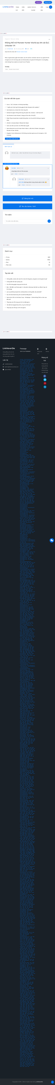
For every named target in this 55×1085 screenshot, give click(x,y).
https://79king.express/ (24, 384)
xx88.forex (30, 788)
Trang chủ (7, 38)
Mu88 (29, 922)
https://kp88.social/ (23, 598)
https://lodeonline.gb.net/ (24, 454)
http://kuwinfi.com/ (25, 783)
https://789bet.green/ (23, 959)
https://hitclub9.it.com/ (28, 629)
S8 (28, 584)
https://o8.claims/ (30, 829)
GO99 (27, 583)
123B (31, 618)
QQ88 (21, 855)
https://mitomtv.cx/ (23, 731)
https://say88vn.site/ (26, 679)
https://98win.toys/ (23, 759)
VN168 (29, 609)
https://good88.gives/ (26, 649)
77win (29, 521)
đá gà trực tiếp (30, 696)
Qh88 (29, 618)
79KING (21, 440)
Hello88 (33, 715)
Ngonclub (27, 455)
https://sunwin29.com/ (24, 680)
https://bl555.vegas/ (25, 933)
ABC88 (21, 716)
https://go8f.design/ (26, 630)
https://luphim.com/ (31, 439)
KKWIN (21, 813)
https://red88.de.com (23, 769)
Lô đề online (22, 498)
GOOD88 (21, 892)
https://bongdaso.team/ (24, 512)
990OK (31, 926)
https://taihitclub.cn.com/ (24, 471)
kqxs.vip (21, 639)
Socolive (23, 773)
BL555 (32, 597)
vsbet (27, 518)
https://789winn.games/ (30, 853)
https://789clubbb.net (26, 921)
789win (27, 403)
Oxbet (26, 920)
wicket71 (24, 789)
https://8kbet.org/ (31, 430)
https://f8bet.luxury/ (23, 925)
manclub (25, 457)
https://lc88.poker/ (23, 909)
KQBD (33, 851)
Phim (28, 262)
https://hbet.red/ (23, 642)
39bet (27, 709)
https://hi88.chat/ (23, 531)
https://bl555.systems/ (24, 546)
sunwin (28, 362)
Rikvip (28, 401)
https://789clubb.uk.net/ (24, 504)
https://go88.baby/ (23, 526)
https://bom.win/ (23, 455)
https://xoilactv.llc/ (23, 722)
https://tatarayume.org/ (24, 796)
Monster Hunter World (22, 51)
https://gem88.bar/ (23, 386)
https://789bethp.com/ (24, 557)
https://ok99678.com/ (23, 521)
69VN (23, 858)
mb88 (33, 563)
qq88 (24, 631)
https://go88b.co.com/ (24, 508)
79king (28, 465)
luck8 (24, 565)
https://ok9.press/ (30, 531)
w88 (23, 599)
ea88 (23, 907)
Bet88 (34, 418)
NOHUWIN (22, 918)
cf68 (27, 711)
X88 (20, 779)
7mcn (33, 399)
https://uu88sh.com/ (26, 802)
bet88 (21, 392)
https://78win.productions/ (24, 806)
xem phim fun (31, 441)
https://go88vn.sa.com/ (24, 470)
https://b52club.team (28, 502)
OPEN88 (21, 418)
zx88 (29, 868)
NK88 (21, 563)
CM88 (24, 442)
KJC (31, 389)
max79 (30, 770)
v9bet (31, 369)
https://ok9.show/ (26, 615)
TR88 (31, 785)
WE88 (21, 629)
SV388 (28, 880)
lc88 (34, 750)
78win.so (32, 480)
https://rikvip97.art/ (23, 396)
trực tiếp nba (22, 383)
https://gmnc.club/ (26, 596)
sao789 (26, 493)
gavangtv (28, 382)
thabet (24, 494)
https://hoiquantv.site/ (24, 485)
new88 (23, 707)
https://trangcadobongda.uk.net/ (25, 561)
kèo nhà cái (33, 391)
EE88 (28, 482)
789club (32, 491)
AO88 (23, 525)
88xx (34, 562)
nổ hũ (31, 413)
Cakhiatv (21, 826)
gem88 (29, 426)
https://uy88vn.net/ (29, 946)
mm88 (21, 950)
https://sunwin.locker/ (23, 379)
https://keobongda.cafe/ (24, 444)
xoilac (28, 378)
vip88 (26, 917)
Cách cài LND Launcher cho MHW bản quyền (18, 125)
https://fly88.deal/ (23, 523)
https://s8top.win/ (23, 854)
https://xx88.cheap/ (31, 928)
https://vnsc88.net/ (23, 556)
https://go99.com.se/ (30, 763)
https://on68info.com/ (23, 730)
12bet (29, 948)
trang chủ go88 (30, 684)
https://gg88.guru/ (23, 551)
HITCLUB (23, 573)
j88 (30, 649)
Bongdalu (30, 516)
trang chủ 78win (22, 943)
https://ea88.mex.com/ (24, 641)
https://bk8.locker (23, 883)
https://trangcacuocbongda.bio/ (25, 524)
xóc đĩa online (22, 787)
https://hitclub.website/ (30, 392)
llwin (32, 770)
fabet (32, 518)
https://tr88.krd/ (29, 912)
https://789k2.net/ (23, 788)
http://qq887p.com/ (26, 855)
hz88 (29, 604)
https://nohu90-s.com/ (24, 799)
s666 (31, 697)
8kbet (33, 397)
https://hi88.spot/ (26, 864)
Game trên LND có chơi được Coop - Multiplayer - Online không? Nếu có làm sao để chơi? (27, 298)
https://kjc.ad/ (31, 784)
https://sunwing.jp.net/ (24, 628)
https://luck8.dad (23, 610)
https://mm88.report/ (23, 645)
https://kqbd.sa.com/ (23, 935)
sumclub (29, 571)
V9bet (21, 430)
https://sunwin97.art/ (30, 396)
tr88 (26, 683)
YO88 (24, 922)
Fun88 (24, 361)
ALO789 (24, 468)
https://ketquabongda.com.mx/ (25, 579)
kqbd (23, 430)
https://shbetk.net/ (31, 546)
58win (31, 868)
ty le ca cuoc (30, 399)
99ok (31, 602)
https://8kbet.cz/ (23, 849)
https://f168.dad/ (31, 559)
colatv (21, 375)
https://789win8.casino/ (24, 574)
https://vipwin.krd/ (23, 912)
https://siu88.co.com (23, 760)
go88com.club (27, 670)
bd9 (33, 789)
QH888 (24, 732)
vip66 (29, 370)
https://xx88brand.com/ (27, 406)
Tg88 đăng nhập (25, 618)
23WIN (21, 632)
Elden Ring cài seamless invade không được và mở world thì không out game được (26, 119)
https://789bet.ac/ (31, 835)
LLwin (27, 642)
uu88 (30, 444)
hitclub (30, 450)
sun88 (28, 917)
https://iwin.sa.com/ (30, 404)
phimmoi (21, 838)
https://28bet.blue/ (31, 446)
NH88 (31, 880)
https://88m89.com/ (23, 894)
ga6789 (34, 494)
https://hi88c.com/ (23, 965)
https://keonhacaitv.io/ (24, 643)
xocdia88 (32, 609)
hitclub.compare (30, 683)
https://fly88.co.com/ (23, 558)
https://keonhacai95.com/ (24, 433)
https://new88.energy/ (24, 745)
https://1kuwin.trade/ (30, 712)
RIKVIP (21, 403)
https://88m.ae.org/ (30, 690)
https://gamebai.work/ (24, 464)
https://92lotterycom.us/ (24, 548)
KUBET (31, 894)
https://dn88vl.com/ (28, 886)
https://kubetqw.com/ (31, 705)
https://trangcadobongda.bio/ (25, 476)
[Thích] (19, 185)
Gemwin (30, 529)
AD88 (23, 698)
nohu (21, 599)
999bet (24, 739)
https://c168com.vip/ (23, 817)
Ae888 (32, 659)
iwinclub (29, 411)
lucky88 (21, 685)
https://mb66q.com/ (23, 373)
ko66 (22, 720)
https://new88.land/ (30, 735)
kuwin (24, 576)
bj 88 (31, 637)
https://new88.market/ (24, 446)
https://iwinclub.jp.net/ (24, 505)
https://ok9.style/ (23, 776)
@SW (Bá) (21, 182)
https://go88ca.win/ (23, 897)
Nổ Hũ (28, 762)
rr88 (26, 495)
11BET (31, 959)
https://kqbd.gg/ (23, 738)
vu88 (29, 695)
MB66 (31, 373)
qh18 (20, 777)
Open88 (23, 633)
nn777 (21, 419)
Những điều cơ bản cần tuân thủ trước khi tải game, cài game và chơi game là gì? (27, 279)
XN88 (27, 798)
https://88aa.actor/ (28, 442)
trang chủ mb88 (25, 675)
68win (31, 604)
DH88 (29, 862)
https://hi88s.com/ (26, 418)
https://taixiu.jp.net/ (31, 507)
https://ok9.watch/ (29, 522)
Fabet (26, 919)
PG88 (28, 428)
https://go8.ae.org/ (23, 762)
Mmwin (32, 672)
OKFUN (29, 831)
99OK (23, 876)
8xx (33, 389)
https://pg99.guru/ (30, 909)
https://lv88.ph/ (25, 837)
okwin (24, 823)
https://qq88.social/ (31, 884)
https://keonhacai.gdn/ (24, 410)
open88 (26, 415)
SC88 (34, 521)
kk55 (28, 771)
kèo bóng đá (32, 864)
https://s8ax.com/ (26, 889)
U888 (29, 558)
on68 (30, 677)
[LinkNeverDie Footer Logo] (9, 348)
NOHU (32, 724)
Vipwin (31, 655)
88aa (31, 855)
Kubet (27, 636)
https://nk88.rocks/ (26, 957)
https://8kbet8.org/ (23, 475)
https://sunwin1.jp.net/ (24, 669)
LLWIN (24, 462)
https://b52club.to (23, 562)
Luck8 (23, 597)
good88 (24, 803)
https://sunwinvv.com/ (26, 637)
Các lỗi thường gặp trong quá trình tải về (17, 284)
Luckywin (21, 584)
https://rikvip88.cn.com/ (24, 791)
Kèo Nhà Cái (25, 646)
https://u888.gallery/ (26, 639)
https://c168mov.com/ (23, 559)
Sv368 (32, 417)
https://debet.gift (27, 972)
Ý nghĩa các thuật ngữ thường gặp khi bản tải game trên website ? (23, 107)
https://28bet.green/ (27, 772)
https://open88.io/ (30, 843)
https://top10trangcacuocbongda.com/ (26, 469)
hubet (28, 613)
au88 (32, 562)
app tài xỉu (21, 518)
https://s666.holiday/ (23, 696)
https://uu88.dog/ (23, 801)
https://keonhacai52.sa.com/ (25, 936)
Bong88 (27, 441)
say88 (33, 650)
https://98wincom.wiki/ (24, 955)
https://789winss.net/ (30, 898)
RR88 (21, 378)
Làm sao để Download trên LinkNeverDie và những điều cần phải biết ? (24, 292)
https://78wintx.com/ (28, 498)
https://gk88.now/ (26, 956)
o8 (22, 480)
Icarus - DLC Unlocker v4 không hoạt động (17, 104)
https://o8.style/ (30, 495)
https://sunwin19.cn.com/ (24, 409)
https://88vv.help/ (25, 818)
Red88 (29, 919)
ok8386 (29, 643)
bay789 (21, 947)
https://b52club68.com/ (24, 538)
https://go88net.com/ (23, 537)
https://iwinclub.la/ (29, 360)
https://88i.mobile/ (23, 690)
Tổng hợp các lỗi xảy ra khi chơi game (16, 307)
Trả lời (16, 174)
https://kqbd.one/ (32, 515)
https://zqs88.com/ (28, 828)
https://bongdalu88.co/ (24, 456)
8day (31, 493)
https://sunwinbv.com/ (24, 944)
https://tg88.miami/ (23, 832)
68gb (27, 562)
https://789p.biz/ (30, 758)
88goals (31, 400)
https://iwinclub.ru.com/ (30, 402)
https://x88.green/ (26, 572)
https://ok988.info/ (23, 489)
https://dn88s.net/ (30, 691)
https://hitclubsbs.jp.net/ (24, 424)
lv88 (32, 750)
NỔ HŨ (21, 499)
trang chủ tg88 (27, 676)
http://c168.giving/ (23, 619)
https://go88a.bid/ (32, 663)
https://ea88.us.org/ (23, 747)
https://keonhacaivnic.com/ (24, 593)
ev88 (25, 497)
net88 (34, 456)
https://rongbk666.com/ (24, 391)
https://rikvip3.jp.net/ (31, 666)
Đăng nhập (48, 2)
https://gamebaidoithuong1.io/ (25, 668)
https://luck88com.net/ (24, 865)
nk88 (23, 638)
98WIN (32, 743)
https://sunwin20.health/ (24, 800)
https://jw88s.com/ (25, 778)
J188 (33, 637)
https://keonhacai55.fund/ (24, 577)
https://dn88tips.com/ (29, 823)
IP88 (23, 942)
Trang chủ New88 (25, 905)
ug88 (34, 680)
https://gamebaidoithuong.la (25, 569)
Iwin (28, 429)
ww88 (31, 586)
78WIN (29, 742)
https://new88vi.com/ (23, 970)
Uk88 (29, 920)
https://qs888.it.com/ (23, 810)
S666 (21, 681)
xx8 (31, 808)
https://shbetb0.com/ (26, 473)
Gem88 (21, 920)
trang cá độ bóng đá (28, 971)
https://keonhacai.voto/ (24, 425)
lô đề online (29, 582)
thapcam (26, 678)
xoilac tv (21, 361)
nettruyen (21, 359)
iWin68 (21, 672)
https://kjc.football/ (26, 440)
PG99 (24, 414)
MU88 (23, 477)
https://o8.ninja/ (32, 478)
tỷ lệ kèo (33, 957)
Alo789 (26, 369)
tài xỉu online (25, 436)
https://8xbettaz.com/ (31, 616)
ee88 (31, 613)
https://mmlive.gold (23, 566)
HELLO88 (32, 972)
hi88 (24, 891)
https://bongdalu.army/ (24, 513)
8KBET (25, 625)
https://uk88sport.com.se (24, 770)
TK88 (24, 685)
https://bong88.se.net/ (24, 516)
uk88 (29, 518)
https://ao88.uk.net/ (28, 685)
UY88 (29, 633)
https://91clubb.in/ (30, 617)
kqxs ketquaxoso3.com (30, 364)
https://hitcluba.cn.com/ (24, 606)
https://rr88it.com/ (23, 438)
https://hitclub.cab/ (30, 526)
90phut (21, 547)
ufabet (33, 359)
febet (31, 851)
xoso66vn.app (31, 751)
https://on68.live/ (23, 771)
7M (32, 859)
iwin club (31, 483)
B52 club (33, 401)
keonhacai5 (27, 934)
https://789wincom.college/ (24, 962)
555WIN (21, 867)
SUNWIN (32, 570)
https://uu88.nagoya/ (28, 635)
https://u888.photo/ (25, 553)
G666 (21, 737)
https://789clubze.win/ (24, 439)
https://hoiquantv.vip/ (25, 484)
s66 (25, 716)
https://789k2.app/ (23, 888)
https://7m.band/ (32, 512)
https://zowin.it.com (31, 636)
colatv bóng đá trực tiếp (24, 376)
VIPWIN (28, 759)
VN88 (22, 766)
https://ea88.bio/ (26, 545)
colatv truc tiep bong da (27, 375)
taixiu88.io (33, 593)
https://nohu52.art (23, 654)
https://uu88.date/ (23, 735)
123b (31, 564)
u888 (21, 553)
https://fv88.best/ (23, 872)
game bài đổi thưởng (31, 436)
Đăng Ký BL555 (32, 866)
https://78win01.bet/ (26, 547)
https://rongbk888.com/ (30, 390)
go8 (28, 564)
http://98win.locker (23, 911)
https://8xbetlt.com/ (31, 539)
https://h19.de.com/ (23, 717)
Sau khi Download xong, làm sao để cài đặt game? (19, 294)
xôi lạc (29, 369)
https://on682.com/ (23, 712)
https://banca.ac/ (25, 463)
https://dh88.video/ (29, 590)
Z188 (20, 525)
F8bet (23, 502)
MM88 (34, 379)
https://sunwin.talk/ (25, 413)
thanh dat (10, 48)
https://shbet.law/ (31, 472)
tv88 (28, 733)
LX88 (30, 764)
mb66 (21, 493)
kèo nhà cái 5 (27, 703)
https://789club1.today (24, 627)
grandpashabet (25, 689)
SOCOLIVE (21, 718)
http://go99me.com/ (29, 732)
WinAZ (29, 813)
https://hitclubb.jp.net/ (24, 506)
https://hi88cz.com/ (23, 958)
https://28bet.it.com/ (23, 835)
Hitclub (21, 414)
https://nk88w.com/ (28, 782)
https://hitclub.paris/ (30, 951)
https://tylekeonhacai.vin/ (27, 511)
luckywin (30, 644)
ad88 (34, 808)
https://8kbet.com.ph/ (23, 726)
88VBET (24, 868)
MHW (6, 69)
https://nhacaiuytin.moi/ (24, 515)
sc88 (21, 463)
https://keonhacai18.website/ (25, 483)
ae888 (21, 442)
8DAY (25, 918)
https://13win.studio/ (23, 758)
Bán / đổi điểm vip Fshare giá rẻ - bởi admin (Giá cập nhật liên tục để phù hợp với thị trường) (27, 288)
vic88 (34, 739)
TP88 (21, 942)
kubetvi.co (21, 625)
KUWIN (29, 724)
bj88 (20, 480)
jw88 (27, 907)
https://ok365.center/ (23, 385)
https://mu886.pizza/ (23, 706)
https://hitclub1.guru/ (26, 681)
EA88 (30, 646)
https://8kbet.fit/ (23, 850)
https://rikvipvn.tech (31, 924)
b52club (21, 437)
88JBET (32, 831)
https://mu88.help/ (23, 451)
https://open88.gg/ (23, 866)
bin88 (32, 411)
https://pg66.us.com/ (28, 414)
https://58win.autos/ (23, 611)
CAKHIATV (31, 717)
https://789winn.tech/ (23, 824)
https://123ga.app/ (26, 774)
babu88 (31, 789)
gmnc (21, 552)
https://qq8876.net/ (29, 573)
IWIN (30, 365)
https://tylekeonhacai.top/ (28, 503)
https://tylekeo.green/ (27, 466)
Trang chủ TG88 (27, 895)
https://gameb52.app (23, 622)
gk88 (26, 582)
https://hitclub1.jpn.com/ (24, 664)
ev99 (27, 591)
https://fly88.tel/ (23, 441)
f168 (30, 455)
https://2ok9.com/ (30, 462)
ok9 (29, 388)
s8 (33, 676)
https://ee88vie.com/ (23, 363)
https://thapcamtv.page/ (24, 932)
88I (34, 748)
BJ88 (21, 809)
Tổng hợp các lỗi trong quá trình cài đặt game (18, 302)
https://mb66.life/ (23, 374)
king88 (24, 797)
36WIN (28, 719)
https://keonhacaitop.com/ (24, 431)
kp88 (30, 906)
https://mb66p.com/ (23, 371)
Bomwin (30, 432)
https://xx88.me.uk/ (31, 385)
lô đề (32, 517)
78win (29, 363)
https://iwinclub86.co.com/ (24, 510)
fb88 (25, 518)
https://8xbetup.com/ (23, 930)
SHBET (28, 397)
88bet (30, 600)
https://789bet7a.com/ (24, 659)
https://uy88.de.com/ (28, 599)
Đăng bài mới (28, 198)
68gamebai (22, 635)
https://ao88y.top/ (28, 902)
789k (27, 588)
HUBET (24, 751)
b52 (31, 377)
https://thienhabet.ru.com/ (24, 449)
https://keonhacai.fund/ (24, 370)
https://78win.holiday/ (24, 830)
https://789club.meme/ (24, 795)
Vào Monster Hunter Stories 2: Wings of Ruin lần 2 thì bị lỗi (21, 115)
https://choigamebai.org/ (24, 388)
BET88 (33, 704)
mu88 (26, 564)
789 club (31, 654)
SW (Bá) (14, 168)
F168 (25, 465)
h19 (32, 419)
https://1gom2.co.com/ (24, 535)
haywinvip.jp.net (22, 671)
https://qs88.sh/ (32, 841)
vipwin (24, 683)
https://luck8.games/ (30, 765)
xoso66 (24, 366)
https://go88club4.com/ (24, 459)
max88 (21, 402)
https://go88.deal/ (23, 423)
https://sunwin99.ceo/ (28, 422)
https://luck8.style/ (26, 757)
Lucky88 (31, 803)
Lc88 (32, 579)
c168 (33, 498)
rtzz (29, 846)
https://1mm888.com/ (26, 929)
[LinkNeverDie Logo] (8, 6)
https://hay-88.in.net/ (26, 624)
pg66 (26, 773)
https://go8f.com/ (23, 964)
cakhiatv (32, 382)
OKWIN (23, 951)
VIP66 (21, 372)
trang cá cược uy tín (27, 517)
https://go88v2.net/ (23, 715)
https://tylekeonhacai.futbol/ (25, 377)
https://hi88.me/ (28, 481)
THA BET (32, 882)
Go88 (23, 387)
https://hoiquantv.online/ (24, 486)
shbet (31, 572)
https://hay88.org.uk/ (27, 720)
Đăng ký (38, 2)
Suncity (23, 885)
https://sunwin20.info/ (30, 766)
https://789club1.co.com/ (24, 509)
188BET (21, 533)
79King (21, 462)
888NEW (30, 576)
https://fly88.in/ (27, 723)
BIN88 (21, 387)
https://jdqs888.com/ (26, 969)
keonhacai (25, 595)
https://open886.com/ (31, 416)
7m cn (30, 915)
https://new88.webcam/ (28, 490)
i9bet (33, 437)
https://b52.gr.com (23, 915)
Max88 (30, 443)
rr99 (27, 949)
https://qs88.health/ (23, 744)
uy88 (21, 544)
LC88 (21, 582)
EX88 (33, 747)
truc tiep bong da (23, 360)
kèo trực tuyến (30, 587)
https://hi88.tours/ (23, 719)
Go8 (25, 876)
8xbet (33, 628)
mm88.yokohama (31, 792)
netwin (21, 902)
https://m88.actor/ (23, 653)
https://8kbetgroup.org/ (30, 849)
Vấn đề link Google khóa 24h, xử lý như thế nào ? (19, 305)
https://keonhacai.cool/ (24, 479)
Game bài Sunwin (32, 949)
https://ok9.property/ (27, 480)
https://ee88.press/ (23, 910)
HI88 (26, 884)
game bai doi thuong (23, 882)
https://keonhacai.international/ (25, 543)
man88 (23, 890)
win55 (24, 812)
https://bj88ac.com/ (23, 662)
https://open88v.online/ (24, 589)
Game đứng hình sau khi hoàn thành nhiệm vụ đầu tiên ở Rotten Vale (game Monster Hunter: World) (26, 129)
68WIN (33, 646)
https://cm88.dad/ (23, 404)
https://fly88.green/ (23, 482)
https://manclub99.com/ (24, 432)
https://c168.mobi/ (31, 890)
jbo (20, 960)
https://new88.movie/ (23, 458)
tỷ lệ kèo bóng (32, 917)
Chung (28, 257)
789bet (21, 545)
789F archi (32, 877)
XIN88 (30, 778)
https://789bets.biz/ (23, 550)
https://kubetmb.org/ (23, 792)
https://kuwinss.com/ (23, 822)
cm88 (34, 457)
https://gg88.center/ (23, 496)
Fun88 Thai (31, 722)
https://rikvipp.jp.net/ (23, 507)
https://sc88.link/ (23, 644)
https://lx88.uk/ (27, 863)
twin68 (32, 631)
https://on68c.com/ (28, 707)
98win (30, 574)
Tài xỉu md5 (28, 840)
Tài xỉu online (24, 779)
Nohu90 (31, 457)
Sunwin (32, 497)
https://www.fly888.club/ (24, 450)
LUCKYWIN (22, 899)
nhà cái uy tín (32, 363)
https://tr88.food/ (23, 790)
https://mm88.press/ (30, 405)
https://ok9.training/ (28, 804)
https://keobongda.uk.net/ (24, 841)
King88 (31, 842)
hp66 (28, 565)
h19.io (24, 750)
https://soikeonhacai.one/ (24, 605)
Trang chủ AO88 (28, 899)
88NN (28, 760)
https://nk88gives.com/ (24, 904)
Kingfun (21, 646)
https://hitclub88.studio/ (24, 657)
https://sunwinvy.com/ (24, 871)
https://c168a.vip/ (30, 942)
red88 (32, 739)
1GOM (26, 401)
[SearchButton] (50, 7)
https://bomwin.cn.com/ (24, 536)
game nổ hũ (32, 553)
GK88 (24, 804)
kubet (27, 361)
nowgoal (26, 387)
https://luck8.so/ (27, 597)
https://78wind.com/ (28, 477)
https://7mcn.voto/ (31, 519)
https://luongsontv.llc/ (23, 604)
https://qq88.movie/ (30, 945)
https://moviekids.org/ (24, 570)
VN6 (28, 832)
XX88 (29, 379)
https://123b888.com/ (23, 586)
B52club (29, 491)
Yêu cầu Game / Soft (29, 206)
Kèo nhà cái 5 (27, 400)
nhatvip (21, 683)
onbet (21, 699)
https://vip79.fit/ (30, 386)
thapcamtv (24, 378)
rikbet (27, 592)
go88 (30, 403)
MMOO (33, 632)
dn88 (21, 630)
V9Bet (23, 917)
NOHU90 (33, 571)
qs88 (27, 584)
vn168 (21, 614)
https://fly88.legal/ (25, 575)
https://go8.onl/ (22, 692)
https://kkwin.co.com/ (31, 651)
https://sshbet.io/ (32, 471)
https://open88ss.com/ (24, 926)
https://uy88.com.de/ (23, 640)
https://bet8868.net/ (26, 877)
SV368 (28, 968)
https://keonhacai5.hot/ (24, 667)
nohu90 (33, 510)
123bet (21, 684)
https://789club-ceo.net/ (24, 529)
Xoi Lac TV (31, 872)
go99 (30, 562)
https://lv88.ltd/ (22, 590)
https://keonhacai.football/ (24, 365)
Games (29, 7)
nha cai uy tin (24, 399)
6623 (27, 923)
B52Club (21, 511)
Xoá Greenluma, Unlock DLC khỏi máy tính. (17, 110)
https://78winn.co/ (23, 898)
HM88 (21, 633)
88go (23, 949)
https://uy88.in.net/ (31, 640)
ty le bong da (32, 569)
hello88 (31, 773)
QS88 (21, 520)
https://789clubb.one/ (23, 411)
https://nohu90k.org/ (30, 888)
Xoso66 (28, 373)
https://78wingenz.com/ (24, 549)
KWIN (29, 787)
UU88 (21, 638)
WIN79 (26, 922)
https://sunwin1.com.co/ (24, 663)
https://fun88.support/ (24, 948)
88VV (21, 624)
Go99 (21, 617)
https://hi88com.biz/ (27, 650)
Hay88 (27, 576)
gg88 (28, 761)
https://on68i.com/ (23, 704)
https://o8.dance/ (23, 829)
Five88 (32, 919)
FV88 (29, 655)
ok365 (33, 736)
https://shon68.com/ (25, 937)
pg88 (33, 897)
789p (33, 777)
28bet (24, 651)
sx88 (30, 907)
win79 (33, 429)
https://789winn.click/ (23, 819)
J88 (34, 600)
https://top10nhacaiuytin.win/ (25, 389)
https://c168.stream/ (23, 805)
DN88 (29, 610)
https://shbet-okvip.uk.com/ (24, 729)
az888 (32, 680)
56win (25, 942)
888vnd (21, 869)
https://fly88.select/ (23, 478)
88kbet (34, 822)
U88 (31, 730)
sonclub (32, 892)
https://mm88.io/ (23, 390)
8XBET (32, 606)
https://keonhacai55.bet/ (30, 366)
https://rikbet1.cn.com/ (24, 539)
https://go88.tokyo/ (23, 405)
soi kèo (26, 383)
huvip (21, 782)
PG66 (27, 644)
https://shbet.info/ (28, 520)
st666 (24, 742)
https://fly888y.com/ (29, 671)
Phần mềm (28, 265)
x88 (20, 497)
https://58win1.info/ (23, 733)
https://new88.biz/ (23, 428)
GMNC (28, 457)
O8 (22, 576)
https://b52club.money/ (24, 443)
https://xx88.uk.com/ (28, 686)
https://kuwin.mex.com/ (31, 836)
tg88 (31, 556)
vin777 (34, 916)
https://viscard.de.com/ (24, 746)
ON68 (29, 645)
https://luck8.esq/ (23, 765)
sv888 (33, 782)
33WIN (21, 572)
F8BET (31, 699)
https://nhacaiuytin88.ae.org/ (25, 710)
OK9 (34, 464)
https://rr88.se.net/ (23, 398)
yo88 (27, 497)
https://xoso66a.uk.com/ (24, 811)
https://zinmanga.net (27, 359)
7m (28, 387)
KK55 (32, 547)
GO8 (31, 846)
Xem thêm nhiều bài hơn (12, 138)
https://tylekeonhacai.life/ (24, 427)
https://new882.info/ (23, 736)
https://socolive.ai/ (23, 734)
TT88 (21, 764)
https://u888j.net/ (26, 555)
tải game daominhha (25, 412)
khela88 (28, 789)
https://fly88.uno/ (28, 419)
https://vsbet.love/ (31, 970)
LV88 (28, 797)
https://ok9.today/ (25, 881)
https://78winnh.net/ (25, 372)
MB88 (33, 962)
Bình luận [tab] (8, 146)
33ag (26, 756)
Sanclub (32, 459)
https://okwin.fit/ (23, 946)
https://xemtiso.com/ (29, 786)
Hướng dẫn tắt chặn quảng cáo (14, 281)
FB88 (30, 552)
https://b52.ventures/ (23, 682)
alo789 (31, 702)
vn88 (32, 623)
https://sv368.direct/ (23, 362)
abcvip (28, 851)
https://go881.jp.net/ (23, 453)
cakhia (32, 544)
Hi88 (25, 945)
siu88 (21, 495)
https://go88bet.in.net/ (27, 672)
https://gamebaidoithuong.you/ (25, 467)
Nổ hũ (30, 454)
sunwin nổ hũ (22, 678)
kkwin (21, 784)
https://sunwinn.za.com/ (24, 452)
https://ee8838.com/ (26, 585)
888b (21, 774)
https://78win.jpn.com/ (24, 827)
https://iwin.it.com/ (23, 665)
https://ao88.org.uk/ (23, 952)
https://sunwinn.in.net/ (24, 609)
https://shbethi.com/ (23, 472)
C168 (23, 650)
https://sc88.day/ (28, 532)
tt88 (30, 563)
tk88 (28, 478)
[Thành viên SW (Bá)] (7, 169)
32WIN (24, 813)
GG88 (21, 412)
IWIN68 (32, 543)
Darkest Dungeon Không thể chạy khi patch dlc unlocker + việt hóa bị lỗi (25, 112)
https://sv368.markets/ (24, 775)
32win (21, 768)
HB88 (24, 862)
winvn (29, 659)
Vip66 (32, 370)
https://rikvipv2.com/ (23, 666)
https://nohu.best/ (23, 763)
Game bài (32, 476)
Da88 (24, 920)
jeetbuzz (21, 789)
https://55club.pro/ (26, 632)
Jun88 (21, 415)
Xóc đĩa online (22, 400)
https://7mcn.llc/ (31, 479)
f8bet (32, 467)
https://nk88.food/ (32, 811)
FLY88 (31, 418)
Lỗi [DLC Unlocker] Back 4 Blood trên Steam (18, 123)
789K (25, 845)
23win (33, 428)
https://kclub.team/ (23, 397)
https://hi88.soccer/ (23, 974)
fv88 (27, 868)
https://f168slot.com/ (23, 416)
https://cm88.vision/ (23, 445)
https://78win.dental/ (23, 896)
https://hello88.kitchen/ (24, 534)
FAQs (47, 7)
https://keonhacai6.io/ (25, 960)
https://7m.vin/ (22, 623)
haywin (21, 679)
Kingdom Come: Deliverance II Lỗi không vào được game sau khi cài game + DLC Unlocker (27, 134)
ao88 (31, 494)
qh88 (30, 591)
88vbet (29, 812)
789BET (21, 468)
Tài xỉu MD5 (22, 401)
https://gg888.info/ (29, 852)
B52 (31, 426)
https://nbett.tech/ (30, 903)
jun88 (28, 489)
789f (21, 652)
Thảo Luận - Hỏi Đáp (15, 38)
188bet (27, 938)
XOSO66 (28, 716)
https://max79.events (23, 924)
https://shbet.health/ (23, 602)
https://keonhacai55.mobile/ (28, 530)
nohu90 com (22, 863)
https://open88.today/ (24, 417)
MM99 (27, 752)
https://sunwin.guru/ (28, 525)
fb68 (20, 949)
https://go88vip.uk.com (24, 893)
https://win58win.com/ (28, 875)
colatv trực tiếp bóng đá (30, 374)
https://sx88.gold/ (23, 591)
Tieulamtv (30, 693)
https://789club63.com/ (31, 665)
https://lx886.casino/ (23, 816)
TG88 (21, 618)
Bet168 (30, 428)
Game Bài (27, 623)
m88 (29, 867)
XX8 (20, 698)
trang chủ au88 (31, 675)
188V (33, 857)
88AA (21, 749)
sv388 (29, 361)
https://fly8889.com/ (31, 496)
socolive (21, 697)
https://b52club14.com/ (24, 724)
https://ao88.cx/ (22, 693)
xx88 (33, 377)
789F (27, 737)
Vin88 (27, 656)
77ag (31, 736)
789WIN (30, 850)
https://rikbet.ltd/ (23, 393)
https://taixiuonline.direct (24, 708)
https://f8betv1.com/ (23, 879)
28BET (23, 786)
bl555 (24, 587)
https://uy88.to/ (22, 752)
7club (21, 917)
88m (30, 856)
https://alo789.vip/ (31, 904)
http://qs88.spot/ (26, 815)
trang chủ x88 (22, 676)
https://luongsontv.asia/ (24, 931)
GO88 (21, 571)
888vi (34, 868)
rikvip (33, 529)
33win (33, 455)
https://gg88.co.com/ (23, 426)
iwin (34, 400)
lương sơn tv (29, 625)
